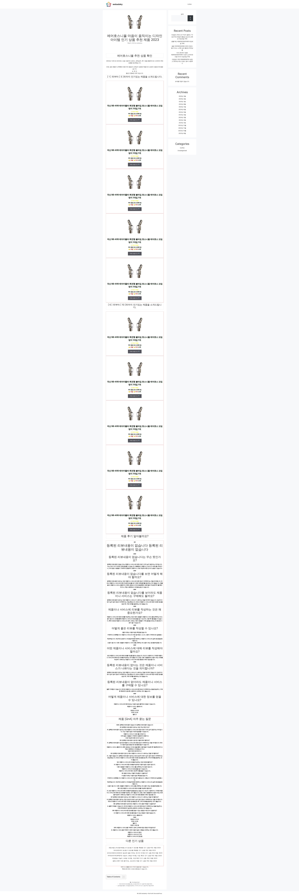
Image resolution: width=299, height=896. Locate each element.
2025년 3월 (182, 96)
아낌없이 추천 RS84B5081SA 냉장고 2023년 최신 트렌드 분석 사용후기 (182, 61)
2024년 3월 (182, 117)
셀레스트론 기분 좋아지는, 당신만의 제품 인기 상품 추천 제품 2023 (135, 861)
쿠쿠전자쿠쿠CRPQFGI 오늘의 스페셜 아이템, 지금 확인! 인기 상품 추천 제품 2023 (135, 856)
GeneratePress (158, 893)
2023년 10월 (182, 130)
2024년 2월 (182, 120)
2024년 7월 (182, 107)
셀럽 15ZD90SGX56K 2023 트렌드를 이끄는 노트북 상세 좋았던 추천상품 (182, 48)
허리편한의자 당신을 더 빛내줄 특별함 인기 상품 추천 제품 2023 (135, 851)
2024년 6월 (182, 109)
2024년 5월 (182, 112)
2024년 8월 (182, 104)
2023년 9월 (182, 133)
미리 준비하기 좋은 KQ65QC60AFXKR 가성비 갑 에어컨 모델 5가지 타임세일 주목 (182, 55)
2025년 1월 (182, 101)
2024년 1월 (182, 123)
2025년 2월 (182, 99)
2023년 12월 (182, 125)
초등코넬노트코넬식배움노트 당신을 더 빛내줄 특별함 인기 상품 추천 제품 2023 (135, 848)
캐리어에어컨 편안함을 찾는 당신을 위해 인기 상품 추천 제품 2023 (135, 884)
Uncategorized (135, 882)
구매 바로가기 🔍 (135, 120)
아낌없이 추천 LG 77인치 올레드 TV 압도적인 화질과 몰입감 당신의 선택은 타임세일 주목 (182, 37)
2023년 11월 (182, 128)
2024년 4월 (182, 115)
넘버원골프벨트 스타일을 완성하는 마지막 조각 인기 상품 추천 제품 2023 (136, 885)
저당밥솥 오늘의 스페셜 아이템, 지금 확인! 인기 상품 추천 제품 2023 (134, 859)
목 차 (135, 71)
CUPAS (190, 4)
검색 (182, 14)
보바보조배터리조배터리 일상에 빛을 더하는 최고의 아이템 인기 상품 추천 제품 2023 (134, 853)
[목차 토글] (123, 877)
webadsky (118, 4)
